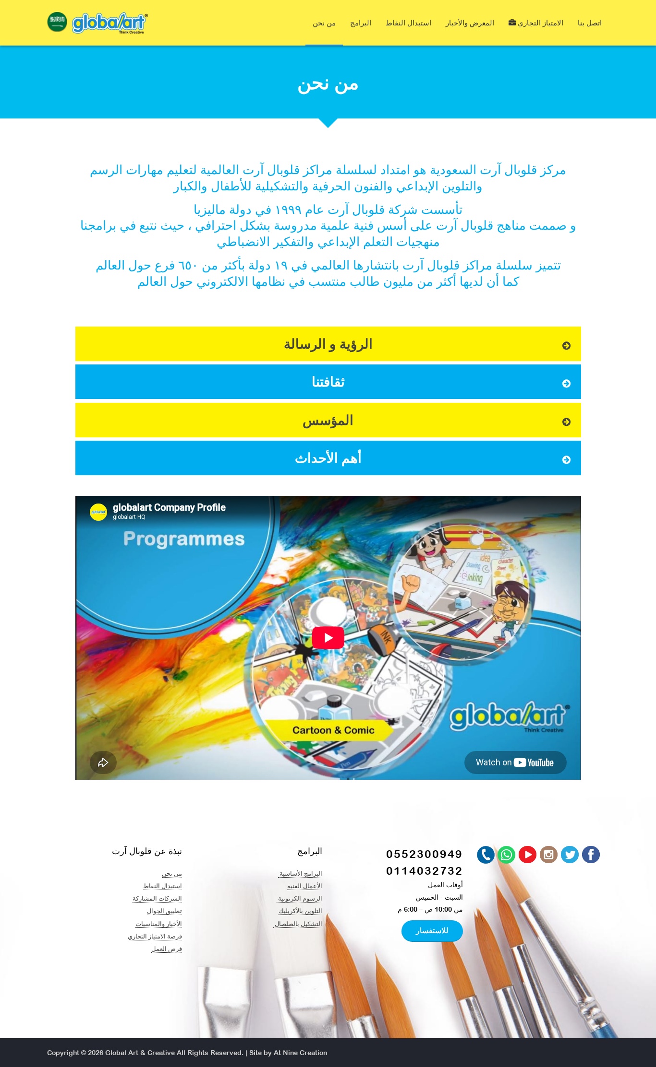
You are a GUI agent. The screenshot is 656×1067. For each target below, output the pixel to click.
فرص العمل (166, 948)
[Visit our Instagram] (549, 855)
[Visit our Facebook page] (591, 855)
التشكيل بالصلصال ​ (297, 923)
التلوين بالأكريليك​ (300, 911)
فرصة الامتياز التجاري (155, 936)
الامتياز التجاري (539, 23)
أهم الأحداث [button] (328, 458)
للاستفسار (432, 930)
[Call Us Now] (486, 855)
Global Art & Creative (140, 1052)
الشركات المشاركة (157, 898)
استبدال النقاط (408, 23)
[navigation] (57, 24)
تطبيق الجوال (164, 911)
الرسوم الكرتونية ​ (299, 898)
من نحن (324, 23)
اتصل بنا (590, 23)
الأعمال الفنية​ (304, 886)
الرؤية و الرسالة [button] (328, 344)
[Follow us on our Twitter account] (570, 855)
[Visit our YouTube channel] (528, 855)
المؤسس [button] (328, 420)
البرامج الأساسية (300, 873)
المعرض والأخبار (470, 23)
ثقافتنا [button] (328, 381)
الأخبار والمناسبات (158, 923)
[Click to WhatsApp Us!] (507, 855)
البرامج (360, 23)
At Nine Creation (300, 1052)
